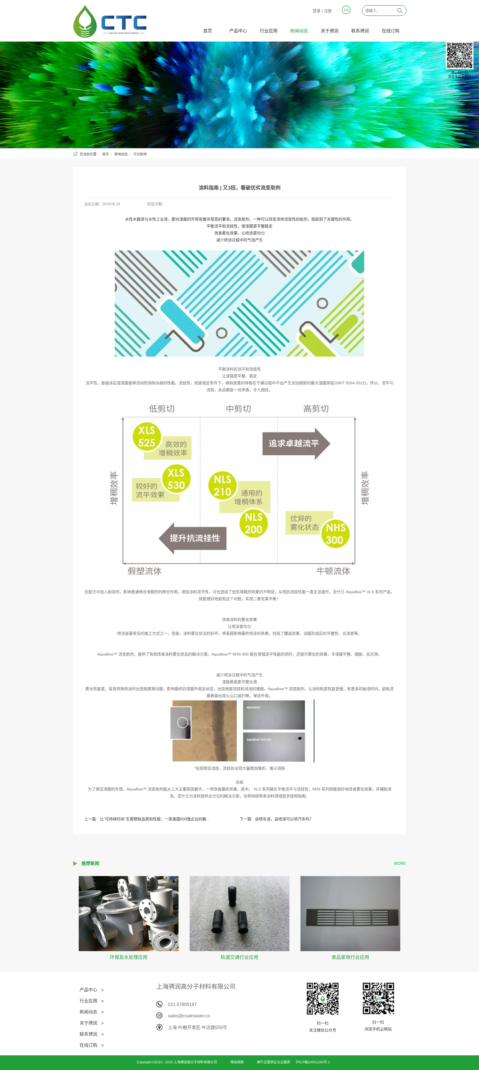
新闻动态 (299, 31)
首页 (207, 31)
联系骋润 (360, 31)
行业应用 (268, 31)
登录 (316, 11)
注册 (328, 11)
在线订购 (390, 31)
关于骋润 (329, 31)
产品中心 (238, 31)
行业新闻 (140, 154)
